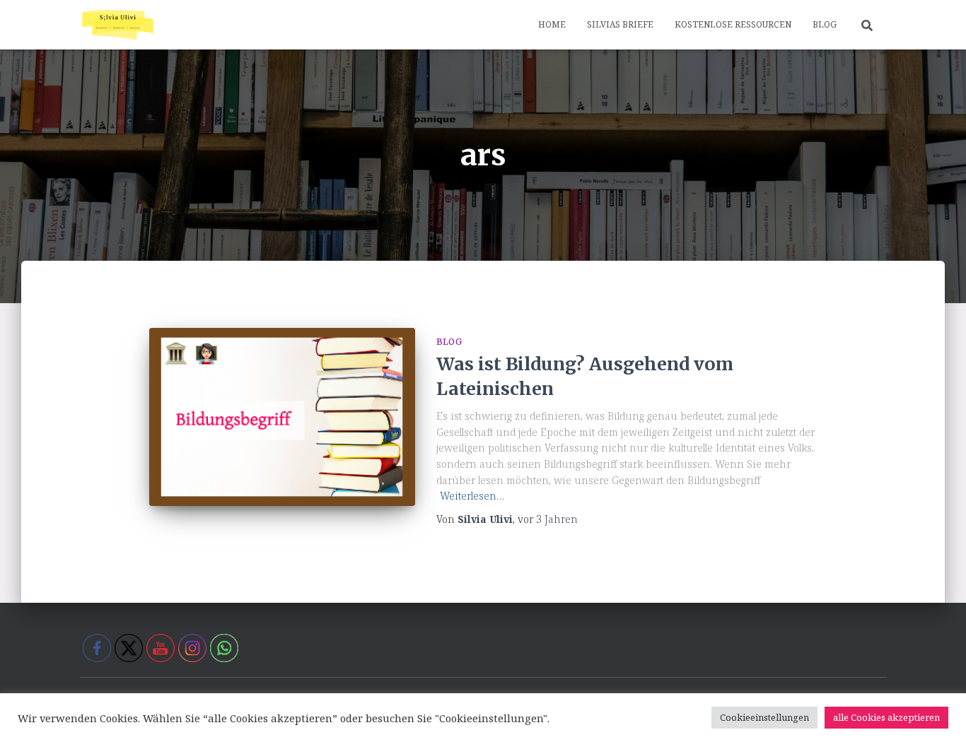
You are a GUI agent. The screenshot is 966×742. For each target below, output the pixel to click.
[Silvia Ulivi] (117, 24)
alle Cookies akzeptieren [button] (886, 717)
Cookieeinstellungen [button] (764, 717)
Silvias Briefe (620, 24)
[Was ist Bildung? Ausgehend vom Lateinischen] (282, 417)
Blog (825, 24)
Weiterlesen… (472, 495)
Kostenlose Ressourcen (733, 24)
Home (552, 24)
